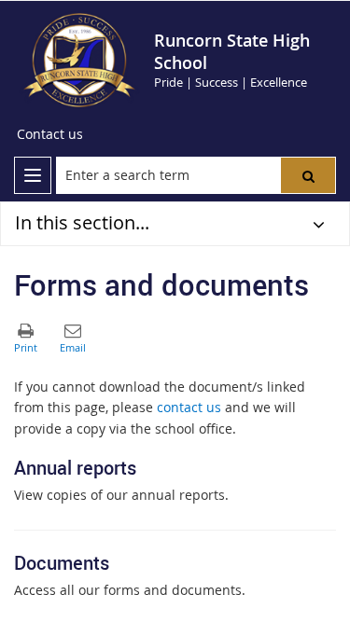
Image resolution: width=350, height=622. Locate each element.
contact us (189, 407)
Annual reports (75, 467)
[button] (308, 175)
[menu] (32, 175)
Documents (61, 562)
